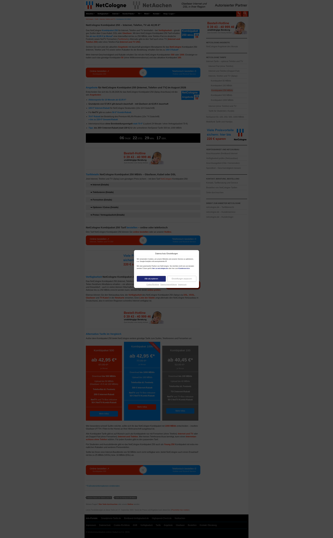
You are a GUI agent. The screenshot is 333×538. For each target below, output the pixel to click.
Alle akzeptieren (151, 279)
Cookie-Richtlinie (152, 284)
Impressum (182, 284)
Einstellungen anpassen (182, 279)
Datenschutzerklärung (168, 284)
